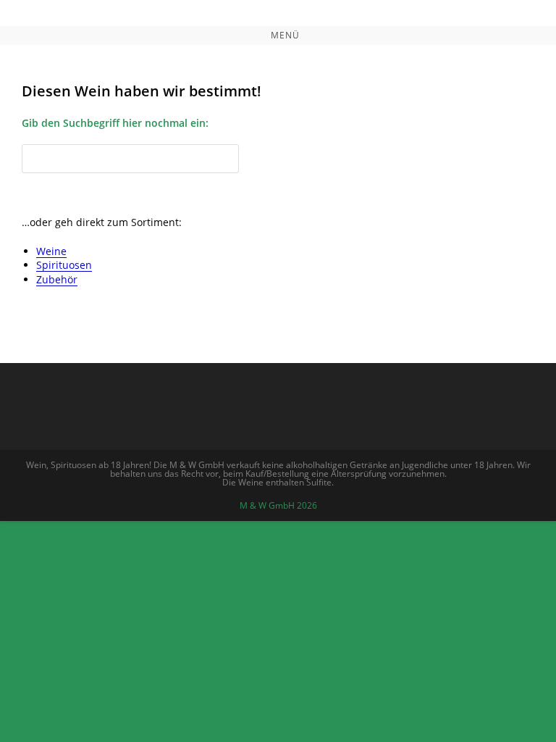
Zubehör (56, 279)
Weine (51, 251)
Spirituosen (64, 265)
